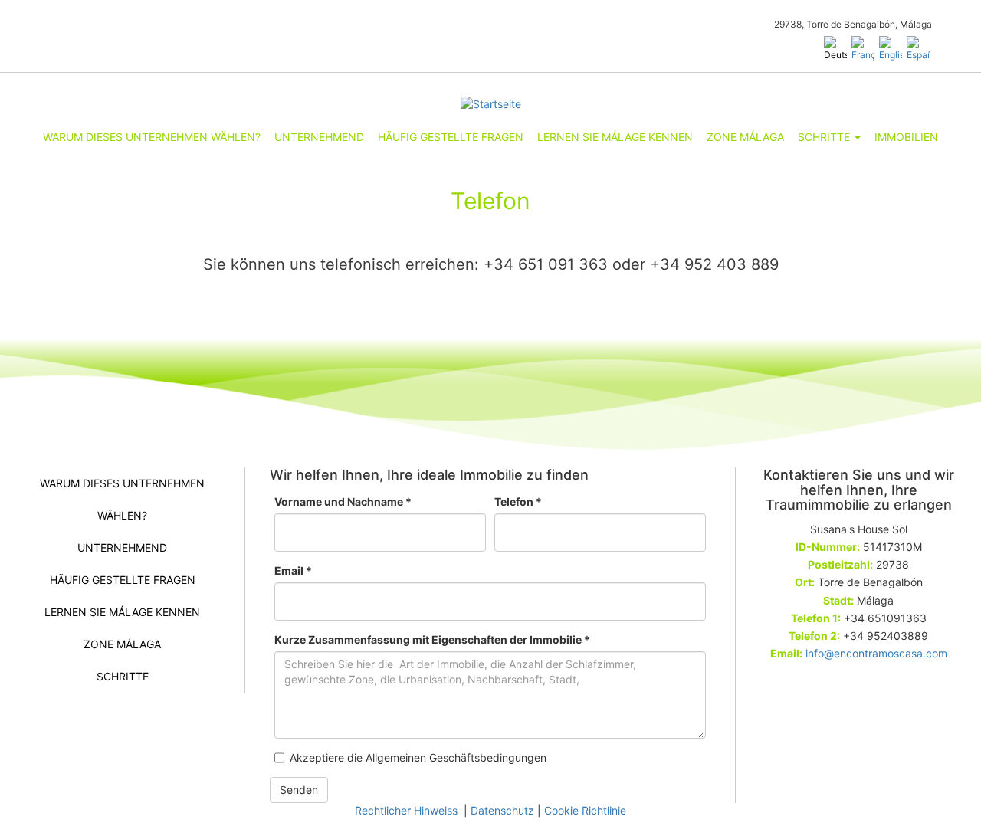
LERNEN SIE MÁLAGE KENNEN (615, 136)
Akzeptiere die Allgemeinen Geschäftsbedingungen (418, 757)
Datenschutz (502, 810)
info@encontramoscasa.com (876, 653)
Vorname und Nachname (343, 501)
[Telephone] (890, 48)
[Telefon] (835, 48)
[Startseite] (490, 104)
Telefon (518, 501)
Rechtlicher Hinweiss (408, 810)
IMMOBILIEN (906, 136)
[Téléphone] (862, 48)
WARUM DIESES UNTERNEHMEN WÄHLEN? (152, 136)
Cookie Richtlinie (585, 810)
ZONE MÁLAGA (745, 136)
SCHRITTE (825, 136)
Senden (299, 789)
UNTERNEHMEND (319, 136)
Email (293, 570)
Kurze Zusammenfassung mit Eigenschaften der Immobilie (432, 639)
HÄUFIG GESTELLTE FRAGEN (450, 136)
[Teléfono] (918, 48)
